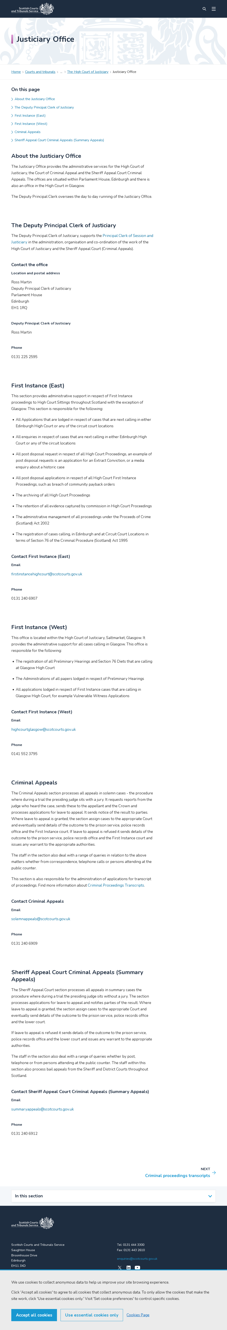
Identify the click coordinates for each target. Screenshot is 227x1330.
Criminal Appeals (28, 132)
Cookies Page (138, 1315)
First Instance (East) (30, 115)
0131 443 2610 (134, 1250)
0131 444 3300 (133, 1245)
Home (16, 71)
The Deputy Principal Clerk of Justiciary (44, 107)
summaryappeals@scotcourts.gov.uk (42, 1109)
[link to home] (32, 1223)
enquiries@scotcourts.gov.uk (137, 1259)
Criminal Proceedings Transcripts (116, 885)
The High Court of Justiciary (87, 71)
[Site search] (204, 9)
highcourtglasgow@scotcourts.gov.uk (43, 729)
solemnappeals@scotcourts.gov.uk (40, 919)
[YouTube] (137, 1267)
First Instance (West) (31, 123)
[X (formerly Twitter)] (119, 1267)
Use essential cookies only (91, 1315)
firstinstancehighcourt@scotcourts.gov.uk (46, 574)
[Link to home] (32, 9)
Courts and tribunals (40, 71)
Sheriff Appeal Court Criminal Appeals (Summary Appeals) (59, 140)
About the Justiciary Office (35, 99)
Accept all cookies (34, 1315)
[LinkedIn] (128, 1267)
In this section (29, 1196)
